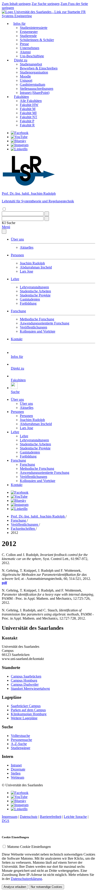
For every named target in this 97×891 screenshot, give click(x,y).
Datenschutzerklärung (26, 879)
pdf (4, 583)
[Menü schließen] (4, 231)
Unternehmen (29, 48)
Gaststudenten (30, 299)
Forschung (18, 311)
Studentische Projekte (35, 295)
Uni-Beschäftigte (32, 56)
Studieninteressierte (33, 28)
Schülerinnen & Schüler (37, 40)
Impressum (9, 817)
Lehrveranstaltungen (34, 287)
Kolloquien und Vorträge (37, 331)
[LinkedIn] (19, 149)
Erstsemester (29, 32)
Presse (24, 44)
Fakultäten (21, 97)
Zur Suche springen (46, 4)
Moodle (25, 76)
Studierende (28, 36)
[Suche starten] (46, 213)
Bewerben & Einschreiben (39, 68)
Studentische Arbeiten (35, 291)
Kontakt (16, 339)
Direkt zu (20, 60)
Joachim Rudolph (32, 263)
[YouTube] (19, 137)
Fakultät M (27, 109)
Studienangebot (31, 64)
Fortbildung (28, 303)
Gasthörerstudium (32, 84)
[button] (8, 223)
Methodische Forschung (37, 319)
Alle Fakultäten (31, 101)
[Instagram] (19, 145)
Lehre (15, 279)
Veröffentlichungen (33, 327)
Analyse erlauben (15, 887)
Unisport (26, 80)
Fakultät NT (28, 117)
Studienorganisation (34, 72)
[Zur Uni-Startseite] (41, 12)
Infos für (19, 23)
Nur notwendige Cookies (46, 887)
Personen (17, 255)
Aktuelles (26, 247)
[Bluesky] (18, 141)
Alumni (25, 52)
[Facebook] (19, 133)
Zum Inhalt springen (16, 4)
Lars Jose (26, 271)
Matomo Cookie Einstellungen (29, 847)
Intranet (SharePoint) (34, 93)
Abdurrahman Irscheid (36, 267)
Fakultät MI (28, 113)
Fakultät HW (29, 105)
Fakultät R (27, 125)
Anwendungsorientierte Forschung (44, 323)
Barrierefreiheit (50, 817)
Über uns (17, 239)
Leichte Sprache (75, 817)
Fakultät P (27, 121)
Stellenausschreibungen (36, 88)
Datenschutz (28, 817)
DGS (5, 821)
